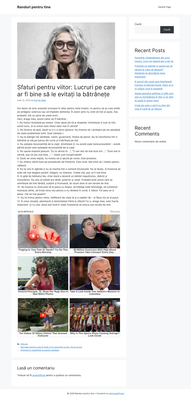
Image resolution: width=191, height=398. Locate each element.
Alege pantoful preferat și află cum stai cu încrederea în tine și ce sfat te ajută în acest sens (154, 97)
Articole (24, 344)
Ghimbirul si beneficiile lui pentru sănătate (39, 350)
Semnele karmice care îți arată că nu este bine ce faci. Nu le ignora (51, 347)
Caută (138, 24)
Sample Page (164, 7)
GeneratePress (116, 393)
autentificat (38, 375)
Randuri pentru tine (34, 7)
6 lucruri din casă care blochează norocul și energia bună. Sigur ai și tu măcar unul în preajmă (154, 85)
